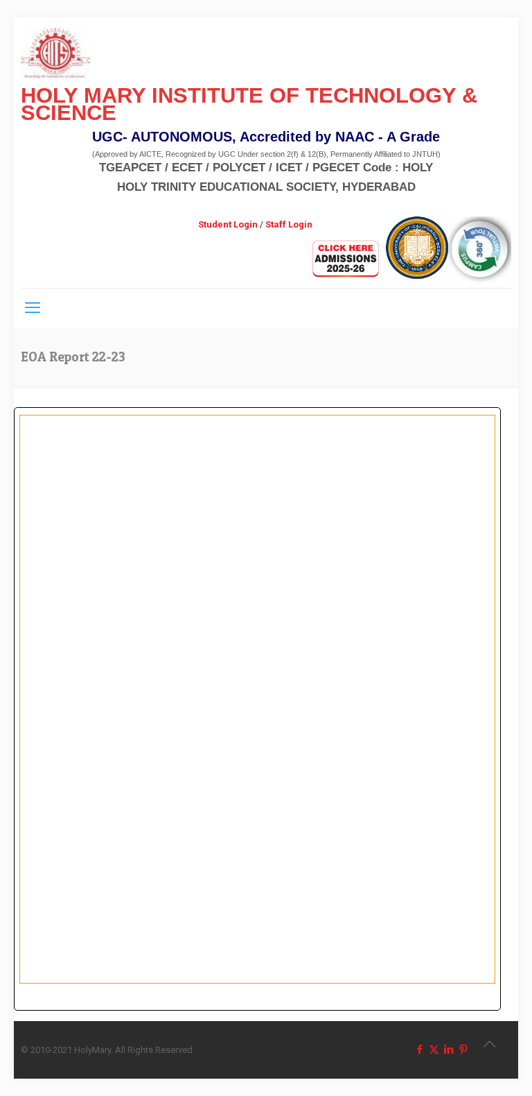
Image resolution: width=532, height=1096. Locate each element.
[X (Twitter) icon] (434, 1049)
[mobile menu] (32, 308)
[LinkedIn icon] (448, 1049)
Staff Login (288, 224)
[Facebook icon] (419, 1049)
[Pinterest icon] (463, 1049)
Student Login (228, 224)
